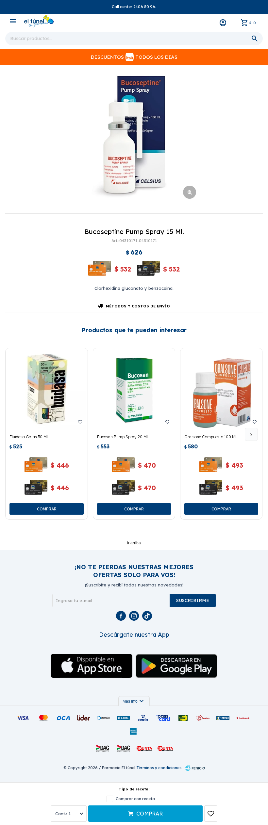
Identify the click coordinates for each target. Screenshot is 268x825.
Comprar (149, 813)
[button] (251, 434)
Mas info (134, 701)
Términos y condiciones (158, 767)
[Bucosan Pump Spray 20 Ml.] (134, 389)
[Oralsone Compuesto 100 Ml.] (221, 389)
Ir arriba (134, 543)
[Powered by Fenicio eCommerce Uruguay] (195, 768)
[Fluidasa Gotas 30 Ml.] (46, 389)
